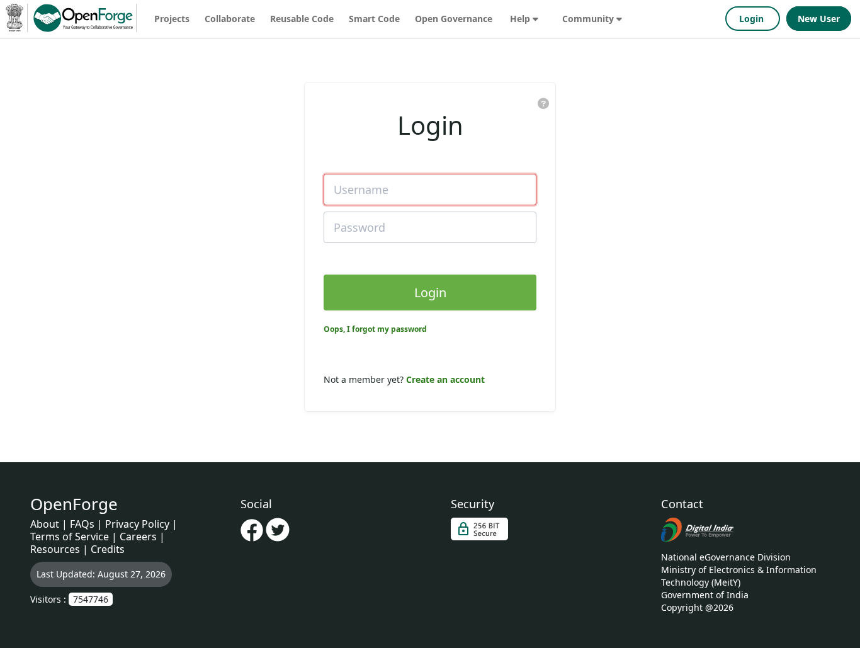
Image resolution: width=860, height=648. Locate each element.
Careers (138, 536)
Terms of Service (69, 536)
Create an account (445, 379)
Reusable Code (302, 19)
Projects (172, 19)
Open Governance (453, 19)
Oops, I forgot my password (375, 329)
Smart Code (374, 19)
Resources (55, 549)
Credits (108, 549)
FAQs (82, 524)
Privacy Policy (137, 524)
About (44, 524)
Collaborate (230, 19)
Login (752, 19)
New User (819, 19)
